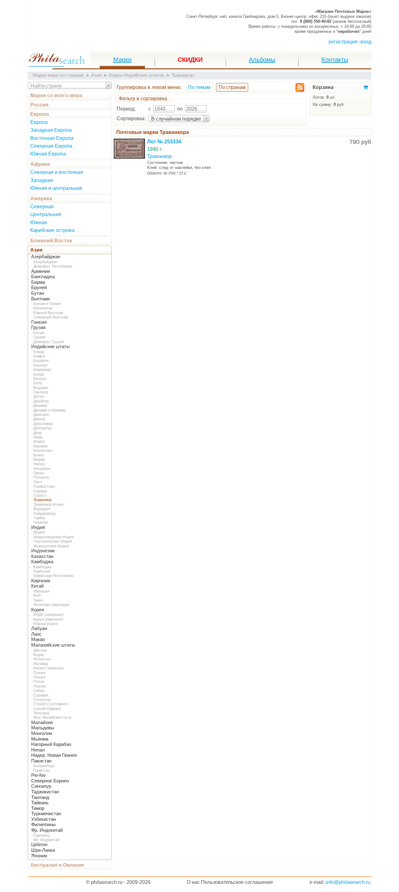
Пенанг (39, 677)
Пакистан (41, 760)
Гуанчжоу (41, 835)
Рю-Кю (38, 775)
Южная (38, 222)
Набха (39, 464)
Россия (39, 104)
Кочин (38, 455)
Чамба (39, 518)
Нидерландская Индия (53, 537)
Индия (38, 527)
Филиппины (43, 824)
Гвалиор (40, 392)
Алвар (38, 352)
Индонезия (43, 550)
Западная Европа (51, 130)
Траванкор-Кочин (48, 504)
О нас (193, 882)
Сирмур (40, 491)
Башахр (40, 365)
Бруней (39, 287)
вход (365, 41)
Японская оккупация (51, 605)
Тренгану (41, 713)
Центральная (45, 214)
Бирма (38, 282)
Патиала (41, 477)
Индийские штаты (50, 346)
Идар (38, 437)
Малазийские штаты (53, 645)
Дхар (37, 433)
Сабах (39, 690)
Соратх (39, 495)
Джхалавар (43, 423)
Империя (41, 591)
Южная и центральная (56, 188)
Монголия (41, 733)
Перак (38, 681)
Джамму (40, 405)
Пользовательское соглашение (237, 882)
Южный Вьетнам (48, 313)
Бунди (38, 374)
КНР (37, 596)
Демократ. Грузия (48, 342)
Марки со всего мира (56, 95)
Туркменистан (46, 813)
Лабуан (39, 628)
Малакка (40, 664)
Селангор (41, 699)
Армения (40, 271)
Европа (39, 114)
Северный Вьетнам (50, 317)
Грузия (38, 327)
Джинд (39, 419)
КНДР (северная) (48, 615)
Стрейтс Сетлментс (51, 704)
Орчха (38, 473)
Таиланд (40, 797)
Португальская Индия (52, 541)
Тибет (38, 600)
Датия (38, 396)
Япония (39, 855)
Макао (38, 639)
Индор (39, 441)
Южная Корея (45, 624)
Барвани (41, 360)
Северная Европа (51, 146)
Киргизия (40, 580)
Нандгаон (41, 468)
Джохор (40, 650)
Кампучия (41, 571)
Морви (39, 459)
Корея (37, 609)
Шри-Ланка (43, 850)
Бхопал (39, 379)
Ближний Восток (51, 240)
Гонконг (39, 322)
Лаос (36, 634)
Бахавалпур (44, 766)
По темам (199, 87)
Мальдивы (42, 727)
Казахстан (42, 556)
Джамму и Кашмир (49, 410)
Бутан (37, 293)
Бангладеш (43, 276)
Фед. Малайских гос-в (52, 717)
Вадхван (40, 388)
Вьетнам (40, 298)
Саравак (40, 695)
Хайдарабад (44, 513)
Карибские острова (52, 230)
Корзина (323, 87)
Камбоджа (42, 561)
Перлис (40, 686)
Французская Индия (51, 546)
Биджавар (42, 369)
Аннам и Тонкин (47, 304)
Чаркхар (40, 522)
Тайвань (40, 802)
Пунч (37, 482)
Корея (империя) (48, 619)
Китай (37, 586)
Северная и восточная (56, 172)
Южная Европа (48, 153)
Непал (38, 749)
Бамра (39, 356)
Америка (41, 198)
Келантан (41, 659)
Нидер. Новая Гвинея (54, 755)
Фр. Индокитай (47, 830)
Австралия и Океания (57, 865)
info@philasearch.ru (348, 882)
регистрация (343, 41)
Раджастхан (44, 486)
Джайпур (41, 401)
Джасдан (41, 414)
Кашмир (40, 446)
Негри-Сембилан (48, 668)
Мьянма (39, 739)
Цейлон (39, 844)
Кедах (38, 655)
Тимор (37, 808)
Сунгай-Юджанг (47, 709)
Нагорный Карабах (51, 744)
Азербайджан (45, 256)
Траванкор (42, 500)
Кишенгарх (43, 450)
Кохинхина (42, 308)
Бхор (37, 383)
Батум (38, 333)
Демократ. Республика (52, 266)
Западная (41, 180)
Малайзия (42, 722)
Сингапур (41, 786)
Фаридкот (41, 509)
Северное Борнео (50, 780)
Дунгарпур (42, 428)
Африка (40, 164)
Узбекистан (43, 819)
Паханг (39, 673)
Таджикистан (45, 791)
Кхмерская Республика (53, 576)
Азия (36, 250)
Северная (42, 206)
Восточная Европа (52, 138)
